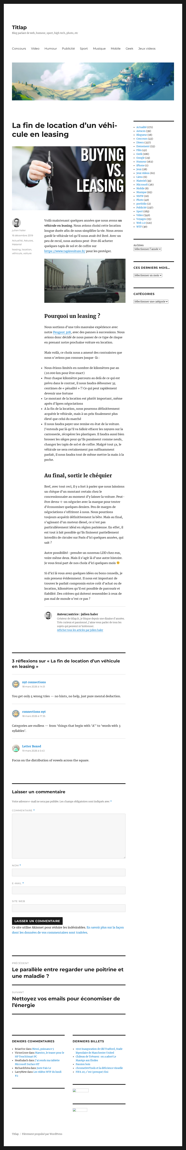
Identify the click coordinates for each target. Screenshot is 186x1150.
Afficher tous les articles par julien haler (80, 630)
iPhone (140, 165)
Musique (99, 48)
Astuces (28, 240)
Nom (16, 865)
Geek (129, 48)
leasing (16, 249)
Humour (51, 48)
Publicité (68, 48)
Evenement (142, 146)
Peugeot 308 (62, 332)
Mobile (116, 48)
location (26, 249)
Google (140, 157)
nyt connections (34, 682)
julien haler (19, 230)
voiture (27, 253)
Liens (139, 177)
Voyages (141, 219)
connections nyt (34, 711)
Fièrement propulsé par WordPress (42, 1134)
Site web (18, 901)
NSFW (139, 196)
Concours (19, 48)
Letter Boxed (31, 746)
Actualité (17, 240)
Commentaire (23, 810)
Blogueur (141, 134)
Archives (139, 245)
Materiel (17, 244)
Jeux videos (146, 48)
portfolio (141, 203)
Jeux (138, 169)
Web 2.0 (140, 222)
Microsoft (142, 184)
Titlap (19, 27)
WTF (139, 226)
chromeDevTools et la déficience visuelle (99, 1068)
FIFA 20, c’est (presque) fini (92, 1071)
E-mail (18, 883)
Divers (140, 142)
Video (35, 48)
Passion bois (83, 1064)
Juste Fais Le (44, 1068)
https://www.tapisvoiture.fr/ (64, 251)
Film (139, 150)
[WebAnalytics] (99, 1110)
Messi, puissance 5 (43, 1049)
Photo (139, 200)
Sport (84, 48)
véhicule (17, 253)
